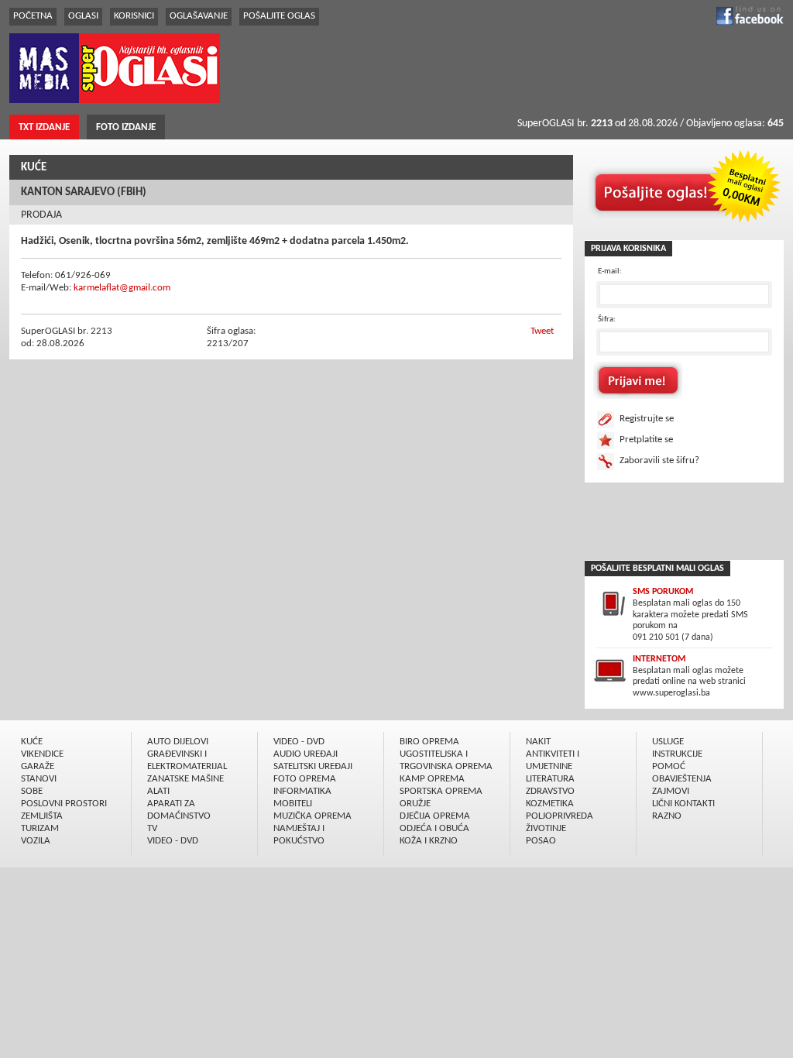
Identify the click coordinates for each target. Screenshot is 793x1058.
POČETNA (33, 16)
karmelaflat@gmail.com (122, 288)
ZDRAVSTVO (550, 791)
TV (152, 828)
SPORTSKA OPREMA (441, 791)
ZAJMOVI (670, 791)
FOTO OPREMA (304, 779)
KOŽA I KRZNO (429, 841)
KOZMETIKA (550, 804)
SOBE (32, 791)
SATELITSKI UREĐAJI (312, 766)
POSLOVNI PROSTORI (64, 804)
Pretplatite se (646, 440)
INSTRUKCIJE (677, 754)
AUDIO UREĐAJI (305, 754)
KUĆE (33, 167)
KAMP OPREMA (432, 779)
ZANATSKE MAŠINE (185, 779)
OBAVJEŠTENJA (682, 779)
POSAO (541, 841)
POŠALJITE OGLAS (279, 16)
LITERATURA (550, 779)
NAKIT (538, 742)
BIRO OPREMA (429, 742)
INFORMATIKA (302, 791)
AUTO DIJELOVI (177, 742)
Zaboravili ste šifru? (659, 460)
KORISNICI (134, 16)
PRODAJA (41, 215)
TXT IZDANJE (44, 127)
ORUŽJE (415, 804)
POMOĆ (668, 766)
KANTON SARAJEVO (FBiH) (83, 192)
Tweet (542, 331)
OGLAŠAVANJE (199, 16)
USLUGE (668, 742)
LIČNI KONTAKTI (683, 804)
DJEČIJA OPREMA (435, 816)
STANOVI (39, 779)
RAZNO (666, 816)
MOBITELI (292, 804)
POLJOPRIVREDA (559, 816)
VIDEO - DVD (172, 841)
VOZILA (35, 841)
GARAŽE (37, 766)
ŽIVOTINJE (546, 828)
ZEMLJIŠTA (42, 816)
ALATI (158, 791)
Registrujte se (647, 419)
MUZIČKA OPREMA (312, 816)
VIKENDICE (42, 754)
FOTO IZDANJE (126, 127)
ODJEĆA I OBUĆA (434, 828)
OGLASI (83, 16)
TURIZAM (40, 828)
